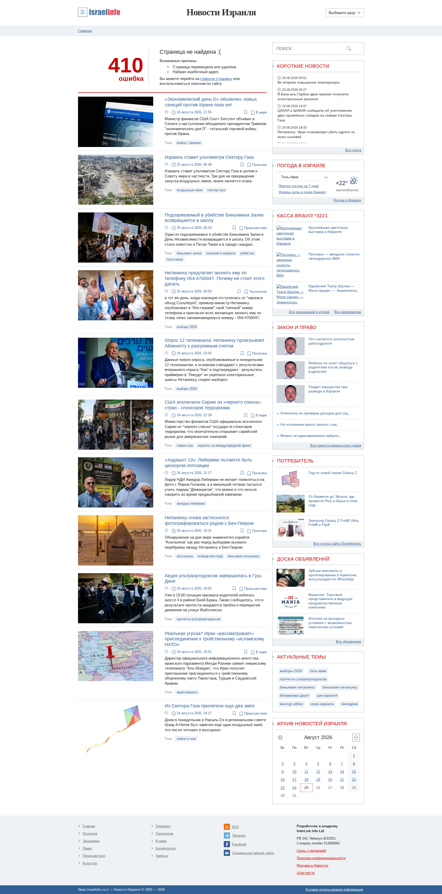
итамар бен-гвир (210, 556)
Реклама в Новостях (312, 865)
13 (330, 771)
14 (342, 771)
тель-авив (318, 671)
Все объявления (348, 641)
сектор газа (216, 190)
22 (354, 779)
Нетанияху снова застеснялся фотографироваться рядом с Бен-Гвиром (209, 520)
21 (342, 779)
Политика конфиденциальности (321, 858)
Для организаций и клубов (309, 312)
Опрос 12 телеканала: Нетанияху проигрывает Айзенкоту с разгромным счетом (214, 343)
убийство (247, 253)
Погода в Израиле (347, 200)
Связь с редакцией (311, 851)
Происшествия (255, 228)
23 (283, 788)
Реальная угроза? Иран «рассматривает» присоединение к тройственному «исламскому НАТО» (214, 639)
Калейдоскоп (166, 848)
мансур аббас (291, 704)
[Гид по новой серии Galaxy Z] (291, 480)
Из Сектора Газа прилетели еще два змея (210, 705)
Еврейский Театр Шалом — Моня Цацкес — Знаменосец (332, 288)
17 (294, 779)
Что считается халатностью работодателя (331, 341)
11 (306, 771)
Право (87, 848)
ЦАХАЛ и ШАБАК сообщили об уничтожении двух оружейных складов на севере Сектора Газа (315, 115)
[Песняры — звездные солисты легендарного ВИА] (291, 265)
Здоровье (163, 826)
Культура (90, 863)
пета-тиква (175, 259)
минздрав (349, 704)
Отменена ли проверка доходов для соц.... (316, 413)
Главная (89, 826)
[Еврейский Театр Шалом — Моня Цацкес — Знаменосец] (291, 294)
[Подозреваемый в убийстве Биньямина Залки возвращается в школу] (115, 237)
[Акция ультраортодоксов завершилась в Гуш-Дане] (115, 598)
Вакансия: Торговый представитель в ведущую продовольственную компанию (330, 601)
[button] (99, 12)
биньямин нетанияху (243, 556)
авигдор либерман (191, 503)
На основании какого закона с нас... (310, 424)
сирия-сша (185, 445)
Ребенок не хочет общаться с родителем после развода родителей (333, 367)
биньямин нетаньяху (340, 687)
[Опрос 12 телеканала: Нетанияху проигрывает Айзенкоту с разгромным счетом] (115, 362)
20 (330, 779)
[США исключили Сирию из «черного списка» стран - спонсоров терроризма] (115, 424)
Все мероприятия (347, 312)
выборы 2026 (187, 327)
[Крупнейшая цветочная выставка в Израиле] (291, 236)
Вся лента (353, 150)
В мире (261, 112)
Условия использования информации (334, 889)
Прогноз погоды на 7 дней (299, 186)
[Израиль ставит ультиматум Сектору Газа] (115, 179)
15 (354, 771)
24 (294, 788)
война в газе (186, 739)
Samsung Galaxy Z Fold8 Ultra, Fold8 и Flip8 (333, 523)
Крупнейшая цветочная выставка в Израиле (328, 230)
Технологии (257, 291)
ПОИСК (284, 48)
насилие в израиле (220, 253)
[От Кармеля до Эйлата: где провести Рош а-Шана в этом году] (291, 504)
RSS (235, 827)
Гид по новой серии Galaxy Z (332, 473)
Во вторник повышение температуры (309, 82)
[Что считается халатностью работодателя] (291, 346)
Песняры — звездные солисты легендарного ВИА (334, 256)
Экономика (91, 841)
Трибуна (162, 856)
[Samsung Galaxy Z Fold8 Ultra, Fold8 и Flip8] (291, 528)
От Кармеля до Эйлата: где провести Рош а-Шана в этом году (332, 501)
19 (318, 779)
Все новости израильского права (335, 445)
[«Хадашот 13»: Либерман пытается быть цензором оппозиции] (115, 482)
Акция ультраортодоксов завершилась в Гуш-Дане (213, 578)
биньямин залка (189, 253)
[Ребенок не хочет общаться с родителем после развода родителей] (291, 370)
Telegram (239, 836)
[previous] (280, 737)
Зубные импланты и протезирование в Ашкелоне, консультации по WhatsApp (333, 575)
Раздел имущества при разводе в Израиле (327, 389)
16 (283, 779)
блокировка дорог (294, 695)
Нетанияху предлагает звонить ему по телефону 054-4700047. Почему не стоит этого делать (214, 278)
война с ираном (189, 143)
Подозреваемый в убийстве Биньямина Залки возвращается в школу (214, 217)
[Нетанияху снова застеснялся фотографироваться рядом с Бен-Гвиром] (115, 540)
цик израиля (327, 695)
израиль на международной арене (224, 445)
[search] (348, 48)
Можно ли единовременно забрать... (311, 436)
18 (306, 779)
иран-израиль (187, 692)
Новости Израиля (221, 12)
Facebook (239, 844)
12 (318, 771)
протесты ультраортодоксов (198, 619)
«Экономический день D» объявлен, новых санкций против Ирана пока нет (211, 102)
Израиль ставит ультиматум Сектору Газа (209, 157)
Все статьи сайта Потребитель (337, 544)
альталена (185, 556)
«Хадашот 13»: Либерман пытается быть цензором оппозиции (208, 462)
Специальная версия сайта (253, 853)
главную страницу (216, 78)
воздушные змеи (190, 190)
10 (294, 771)
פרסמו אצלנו (306, 873)
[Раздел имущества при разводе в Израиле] (291, 394)
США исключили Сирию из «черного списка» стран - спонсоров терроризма (213, 405)
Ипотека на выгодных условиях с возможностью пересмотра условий (330, 623)
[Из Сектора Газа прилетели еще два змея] (115, 728)
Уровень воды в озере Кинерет (302, 192)
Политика (259, 165)
